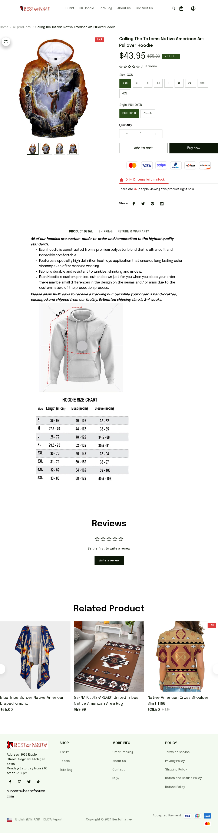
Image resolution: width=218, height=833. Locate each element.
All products (22, 27)
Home (4, 27)
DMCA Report (53, 819)
